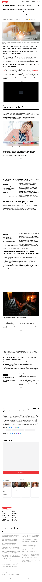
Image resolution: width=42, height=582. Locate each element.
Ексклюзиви (13, 5)
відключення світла (30, 429)
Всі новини (6, 5)
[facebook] (2, 528)
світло (22, 429)
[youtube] (11, 528)
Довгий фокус (5, 515)
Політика (29, 5)
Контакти (36, 578)
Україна (34, 5)
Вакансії (14, 517)
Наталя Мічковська (7, 19)
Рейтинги (34, 1)
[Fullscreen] (38, 122)
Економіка (6, 9)
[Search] (40, 2)
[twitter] (5, 528)
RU (37, 1)
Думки (23, 1)
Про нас (4, 517)
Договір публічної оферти (14, 520)
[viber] (14, 528)
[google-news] (17, 528)
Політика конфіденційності (27, 578)
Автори (13, 515)
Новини (3, 511)
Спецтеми (28, 1)
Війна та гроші (31, 9)
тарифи (9, 429)
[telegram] (8, 528)
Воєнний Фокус (21, 5)
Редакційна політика (4, 524)
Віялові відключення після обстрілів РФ (18, 9)
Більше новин (21, 472)
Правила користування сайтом (5, 520)
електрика (15, 429)
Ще (38, 5)
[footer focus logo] (7, 508)
